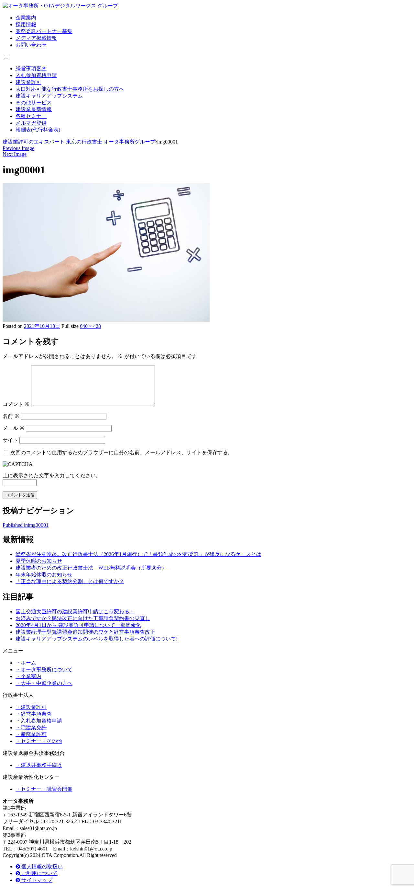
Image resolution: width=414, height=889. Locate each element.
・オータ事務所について (44, 669)
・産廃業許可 (31, 734)
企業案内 (26, 17)
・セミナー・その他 (39, 741)
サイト (10, 440)
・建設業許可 (31, 707)
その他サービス (34, 102)
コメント (16, 404)
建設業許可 (28, 82)
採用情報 (26, 24)
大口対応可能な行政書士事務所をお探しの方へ (70, 89)
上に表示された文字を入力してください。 (52, 475)
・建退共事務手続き (39, 765)
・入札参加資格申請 (39, 720)
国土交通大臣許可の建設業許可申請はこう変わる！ (75, 611)
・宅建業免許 (31, 727)
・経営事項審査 (34, 714)
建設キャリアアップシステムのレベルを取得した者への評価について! (97, 638)
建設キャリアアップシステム (49, 95)
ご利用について (39, 873)
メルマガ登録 (31, 123)
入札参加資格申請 (36, 75)
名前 (11, 416)
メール (14, 428)
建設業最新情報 (34, 109)
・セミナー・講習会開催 (44, 789)
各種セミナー (31, 116)
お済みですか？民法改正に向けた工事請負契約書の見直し (83, 618)
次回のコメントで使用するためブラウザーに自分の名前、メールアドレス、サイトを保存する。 (121, 452)
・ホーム (26, 662)
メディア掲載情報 (36, 38)
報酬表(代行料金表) (38, 130)
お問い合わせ (31, 45)
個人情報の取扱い (41, 866)
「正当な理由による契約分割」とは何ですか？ (70, 581)
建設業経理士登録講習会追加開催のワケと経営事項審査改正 (85, 632)
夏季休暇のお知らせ (39, 561)
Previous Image (18, 148)
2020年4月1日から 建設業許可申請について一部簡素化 (78, 625)
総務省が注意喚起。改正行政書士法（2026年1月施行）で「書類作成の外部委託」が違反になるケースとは (138, 554)
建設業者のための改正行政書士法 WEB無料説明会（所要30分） (91, 568)
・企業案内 (28, 676)
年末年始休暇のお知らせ (44, 574)
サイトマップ (36, 880)
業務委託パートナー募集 (44, 31)
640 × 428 (90, 326)
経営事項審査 (31, 68)
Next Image (15, 154)
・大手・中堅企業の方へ (44, 683)
